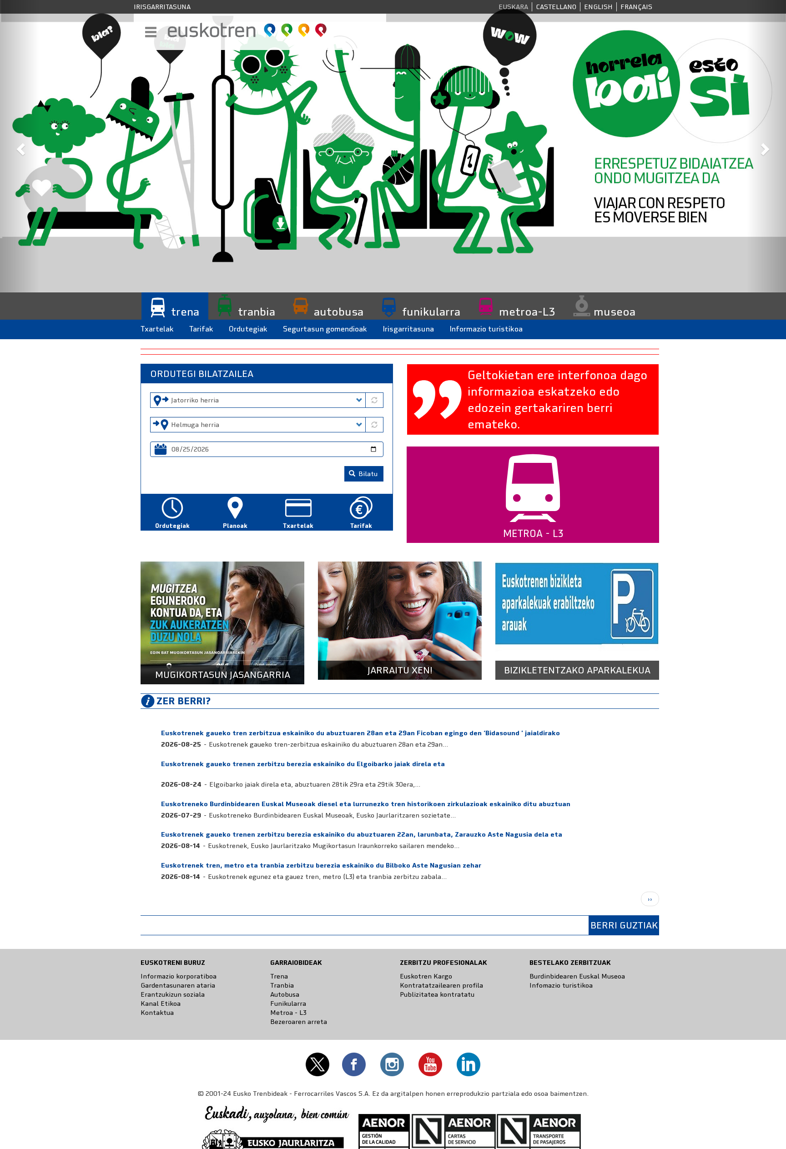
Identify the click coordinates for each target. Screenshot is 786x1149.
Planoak (235, 526)
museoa (614, 312)
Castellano (556, 7)
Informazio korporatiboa (179, 976)
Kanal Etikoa (161, 1003)
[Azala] (248, 30)
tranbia (256, 312)
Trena (279, 976)
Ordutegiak (248, 329)
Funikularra (288, 1003)
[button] (19, 146)
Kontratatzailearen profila (441, 985)
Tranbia (282, 985)
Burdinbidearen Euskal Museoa (577, 976)
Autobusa (284, 994)
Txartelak (157, 329)
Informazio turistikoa (486, 329)
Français (636, 7)
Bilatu (367, 474)
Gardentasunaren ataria (178, 985)
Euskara (513, 7)
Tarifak (201, 329)
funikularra (431, 312)
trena (185, 312)
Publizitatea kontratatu (437, 994)
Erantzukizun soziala (173, 994)
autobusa (338, 312)
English (598, 7)
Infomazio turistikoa (561, 985)
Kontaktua (157, 1013)
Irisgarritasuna (162, 7)
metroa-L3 (527, 312)
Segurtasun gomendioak (325, 329)
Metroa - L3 (288, 1013)
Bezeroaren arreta (298, 1022)
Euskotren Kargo (426, 976)
